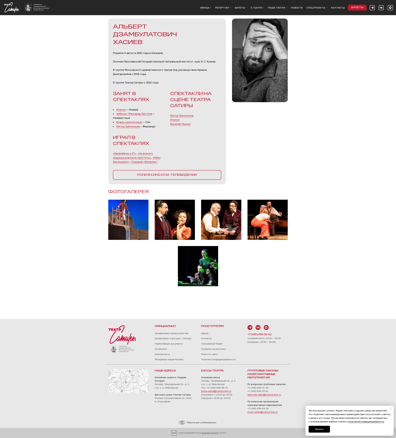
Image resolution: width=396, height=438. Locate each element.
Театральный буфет (212, 343)
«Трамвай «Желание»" (144, 161)
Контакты (206, 338)
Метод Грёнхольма (128, 126)
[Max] (390, 7)
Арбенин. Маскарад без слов (134, 113)
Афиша (204, 333)
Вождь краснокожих (129, 122)
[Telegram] (372, 7)
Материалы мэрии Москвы (169, 359)
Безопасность (162, 354)
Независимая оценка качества (171, 333)
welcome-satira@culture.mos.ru (264, 394)
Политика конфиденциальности (218, 359)
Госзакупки (161, 349)
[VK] (381, 7)
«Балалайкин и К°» (124, 153)
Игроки (121, 109)
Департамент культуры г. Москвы (173, 338)
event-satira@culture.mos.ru (263, 412)
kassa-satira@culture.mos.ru (216, 391)
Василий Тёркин (180, 123)
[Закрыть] (390, 408)
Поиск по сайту (209, 354)
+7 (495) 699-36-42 (259, 334)
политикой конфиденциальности (366, 421)
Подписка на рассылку (213, 349)
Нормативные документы (169, 343)
